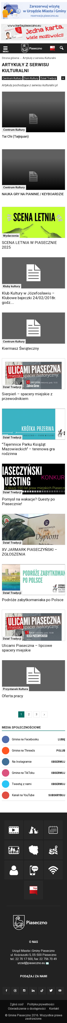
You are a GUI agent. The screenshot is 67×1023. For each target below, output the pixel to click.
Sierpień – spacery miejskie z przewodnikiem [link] (27, 396)
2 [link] (29, 714)
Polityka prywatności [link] (40, 1004)
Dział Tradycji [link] (48, 78)
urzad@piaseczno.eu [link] (31, 963)
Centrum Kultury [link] (12, 78)
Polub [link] (60, 750)
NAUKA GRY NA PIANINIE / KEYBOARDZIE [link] (33, 194)
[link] (5, 48)
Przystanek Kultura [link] (15, 689)
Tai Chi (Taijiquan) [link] (15, 136)
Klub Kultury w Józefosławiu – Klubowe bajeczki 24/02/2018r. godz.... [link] (29, 298)
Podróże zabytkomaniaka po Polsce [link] (32, 600)
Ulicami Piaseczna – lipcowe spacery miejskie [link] (27, 647)
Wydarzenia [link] (11, 235)
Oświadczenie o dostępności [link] (27, 1008)
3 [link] (36, 714)
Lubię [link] (61, 739)
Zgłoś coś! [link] (17, 1004)
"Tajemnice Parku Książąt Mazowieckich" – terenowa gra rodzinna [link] (28, 449)
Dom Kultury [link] (31, 78)
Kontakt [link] (54, 1008)
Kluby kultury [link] (11, 286)
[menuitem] (12, 78)
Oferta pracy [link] (12, 696)
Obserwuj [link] (58, 761)
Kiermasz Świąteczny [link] (20, 348)
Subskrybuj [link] (56, 795)
